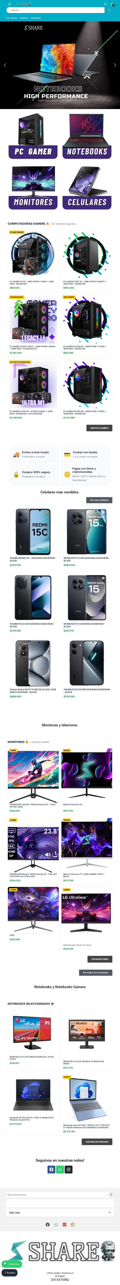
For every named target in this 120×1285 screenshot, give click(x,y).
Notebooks (36, 18)
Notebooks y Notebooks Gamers (60, 987)
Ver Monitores (99, 959)
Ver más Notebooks (97, 1142)
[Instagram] (68, 1169)
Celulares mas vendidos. (60, 492)
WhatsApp (14, 1264)
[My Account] (105, 4)
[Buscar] (111, 1195)
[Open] (9, 4)
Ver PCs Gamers (99, 428)
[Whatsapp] (60, 1169)
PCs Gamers (12, 18)
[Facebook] (51, 1169)
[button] (4, 65)
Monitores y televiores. (60, 725)
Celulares (24, 18)
